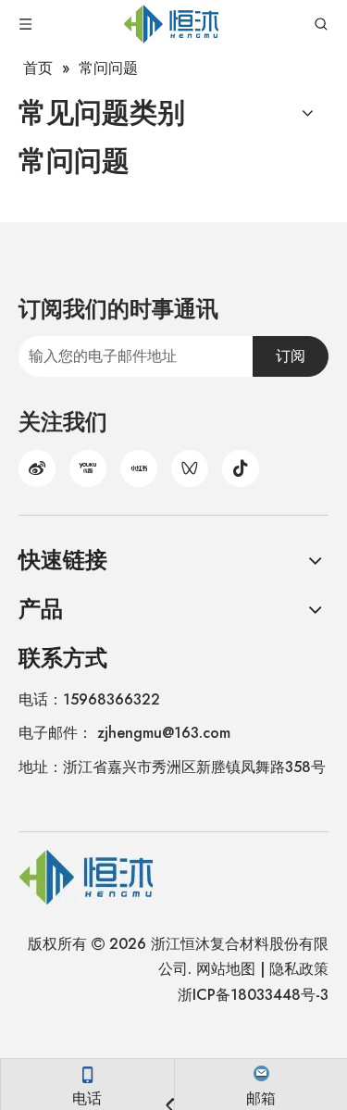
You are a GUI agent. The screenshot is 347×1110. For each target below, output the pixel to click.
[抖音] (240, 468)
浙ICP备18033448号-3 (253, 994)
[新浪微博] (37, 468)
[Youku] (87, 468)
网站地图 (225, 968)
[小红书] (138, 468)
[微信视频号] (189, 468)
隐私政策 (298, 968)
